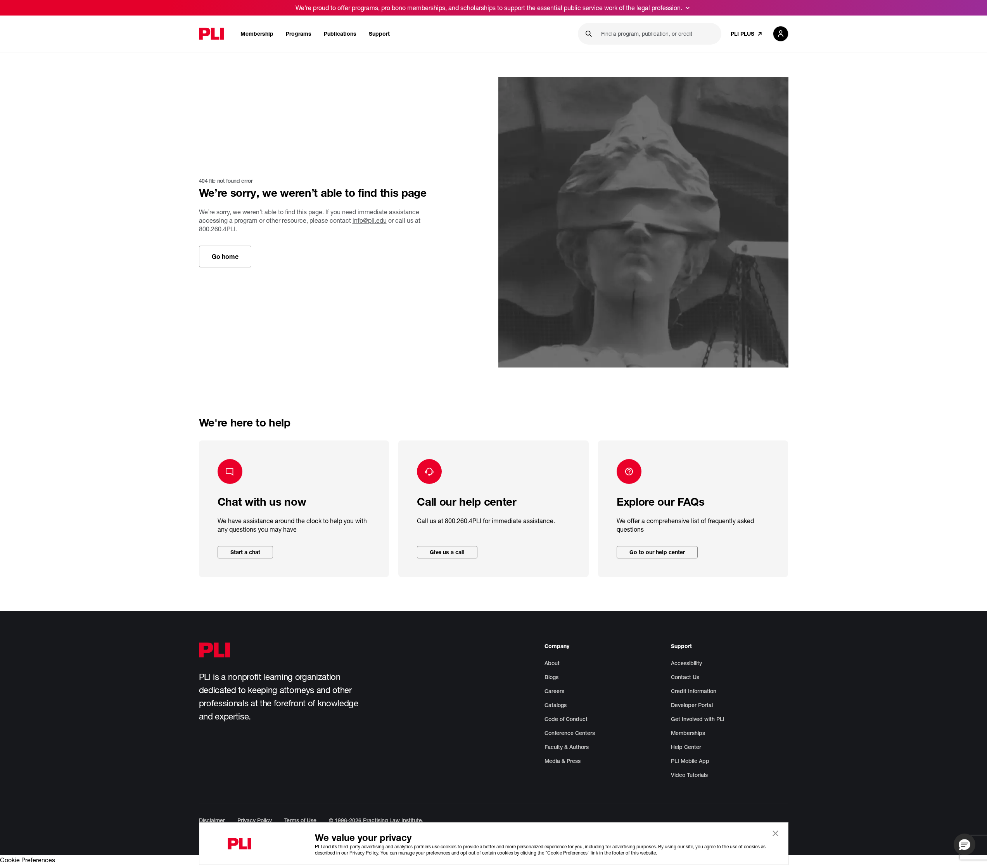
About (552, 663)
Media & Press (562, 761)
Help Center (686, 747)
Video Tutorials (689, 775)
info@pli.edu (370, 220)
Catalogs (555, 705)
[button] (964, 844)
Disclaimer (212, 820)
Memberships (688, 733)
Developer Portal (692, 705)
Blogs (551, 677)
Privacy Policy (254, 820)
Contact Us (685, 677)
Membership (256, 33)
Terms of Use (300, 820)
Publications (340, 33)
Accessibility (686, 663)
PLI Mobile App (690, 761)
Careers (554, 691)
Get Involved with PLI (697, 719)
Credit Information (693, 691)
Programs (298, 33)
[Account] (780, 34)
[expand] (687, 8)
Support (379, 33)
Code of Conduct (566, 719)
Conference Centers (569, 733)
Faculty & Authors (566, 747)
